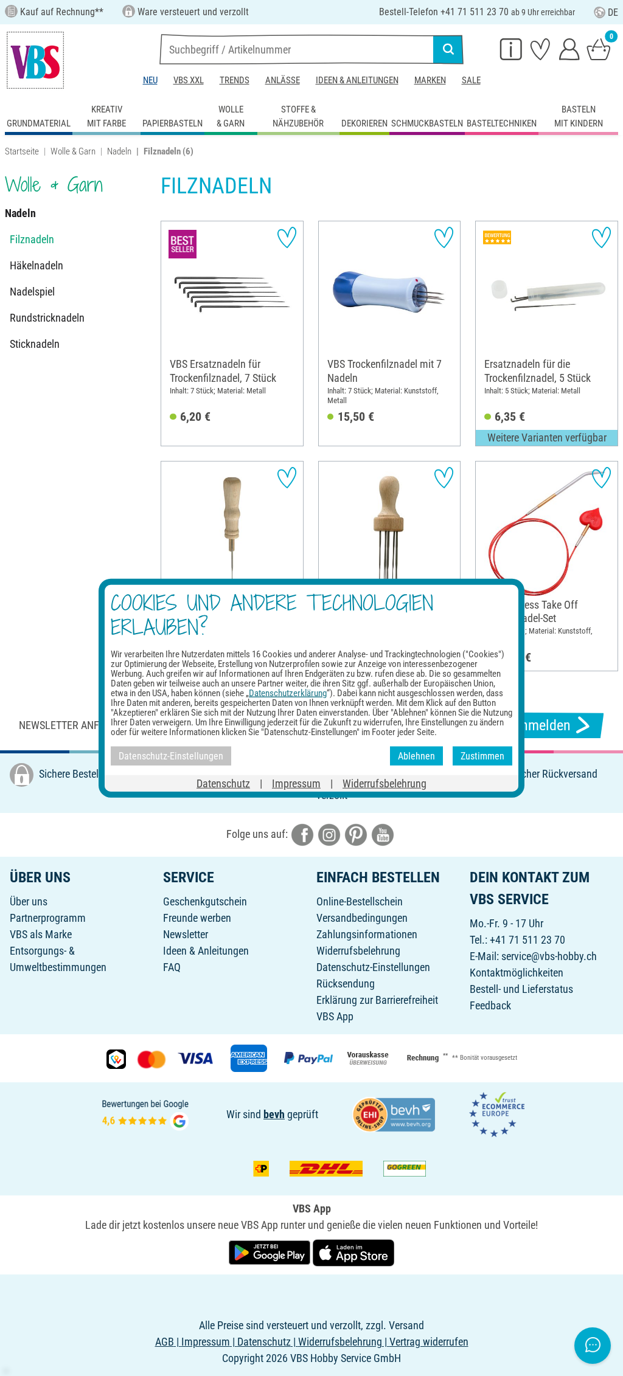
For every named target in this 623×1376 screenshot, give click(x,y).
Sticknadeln (35, 343)
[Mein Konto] (569, 48)
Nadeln (119, 151)
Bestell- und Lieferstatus (521, 989)
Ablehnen (416, 755)
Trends (234, 80)
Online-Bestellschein (359, 901)
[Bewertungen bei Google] (145, 1113)
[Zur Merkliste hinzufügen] (287, 237)
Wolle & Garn (73, 151)
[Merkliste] (540, 48)
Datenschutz (223, 783)
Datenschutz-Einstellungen (373, 967)
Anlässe (282, 80)
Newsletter (185, 934)
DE (613, 12)
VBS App (334, 1016)
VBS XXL (188, 80)
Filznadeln (32, 239)
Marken (430, 80)
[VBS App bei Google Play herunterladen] (271, 1251)
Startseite (22, 151)
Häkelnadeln (36, 265)
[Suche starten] (448, 49)
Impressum (296, 783)
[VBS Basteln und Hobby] (35, 60)
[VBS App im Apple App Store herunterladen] (353, 1251)
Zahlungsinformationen (366, 934)
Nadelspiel (32, 291)
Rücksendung (345, 983)
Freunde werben (197, 917)
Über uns (28, 901)
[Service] (511, 48)
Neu (150, 80)
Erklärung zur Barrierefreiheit (377, 1000)
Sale (471, 80)
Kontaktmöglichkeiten (516, 972)
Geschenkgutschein (205, 901)
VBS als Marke (41, 934)
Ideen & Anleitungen (357, 80)
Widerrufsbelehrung (358, 950)
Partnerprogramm (48, 917)
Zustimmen (482, 755)
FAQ (172, 967)
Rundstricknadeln (47, 317)
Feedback (490, 1005)
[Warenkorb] (598, 48)
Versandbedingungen (362, 917)
